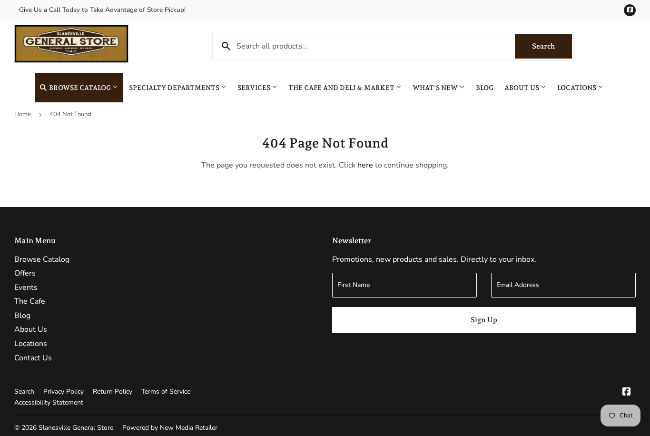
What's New (436, 87)
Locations (577, 87)
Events (26, 287)
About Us (522, 87)
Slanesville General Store (76, 427)
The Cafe (29, 301)
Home (22, 114)
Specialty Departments (175, 87)
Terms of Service (165, 391)
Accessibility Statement (48, 402)
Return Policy (112, 391)
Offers (25, 273)
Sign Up (484, 320)
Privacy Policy (63, 391)
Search (552, 46)
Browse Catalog (80, 87)
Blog (484, 87)
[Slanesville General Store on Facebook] (626, 392)
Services (254, 87)
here (365, 165)
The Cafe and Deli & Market (342, 87)
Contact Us (33, 358)
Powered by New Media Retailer (169, 427)
